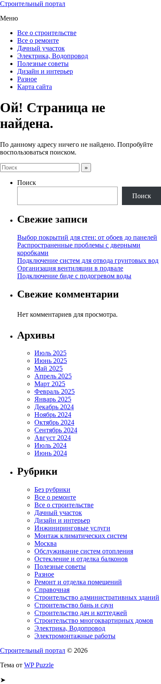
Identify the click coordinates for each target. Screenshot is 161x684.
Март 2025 (49, 383)
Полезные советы (43, 63)
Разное (27, 79)
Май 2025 (48, 368)
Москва (45, 543)
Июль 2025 (50, 353)
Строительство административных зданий (96, 597)
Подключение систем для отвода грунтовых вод (87, 260)
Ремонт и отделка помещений (78, 582)
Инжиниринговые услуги (72, 528)
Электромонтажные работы (74, 635)
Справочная (52, 589)
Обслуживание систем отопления (83, 551)
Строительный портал (32, 3)
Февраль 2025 (54, 391)
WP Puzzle (39, 665)
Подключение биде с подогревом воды (74, 276)
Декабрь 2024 (54, 406)
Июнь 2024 (50, 453)
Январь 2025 (52, 399)
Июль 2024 (50, 445)
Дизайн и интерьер (45, 71)
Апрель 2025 (53, 376)
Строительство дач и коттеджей (80, 612)
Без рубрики (52, 489)
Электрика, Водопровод (52, 55)
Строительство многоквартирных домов (93, 620)
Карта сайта (34, 86)
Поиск (26, 182)
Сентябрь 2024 (55, 430)
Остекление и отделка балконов (81, 558)
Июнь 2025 (50, 360)
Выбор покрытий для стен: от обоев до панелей (87, 237)
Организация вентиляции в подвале (70, 268)
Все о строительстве (46, 32)
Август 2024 (52, 437)
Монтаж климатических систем (80, 535)
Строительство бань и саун (73, 605)
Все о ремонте (38, 40)
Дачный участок (41, 48)
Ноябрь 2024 (52, 414)
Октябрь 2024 (54, 422)
